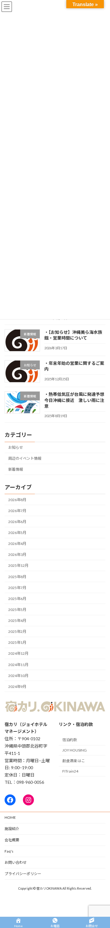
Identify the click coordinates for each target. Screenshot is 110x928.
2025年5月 (17, 609)
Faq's (9, 851)
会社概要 (12, 840)
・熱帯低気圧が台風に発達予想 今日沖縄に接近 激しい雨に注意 (76, 400)
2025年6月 (17, 598)
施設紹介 (12, 828)
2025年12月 (18, 565)
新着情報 (15, 469)
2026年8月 (17, 499)
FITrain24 (70, 771)
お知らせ (15, 447)
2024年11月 (18, 664)
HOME (10, 817)
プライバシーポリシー (23, 873)
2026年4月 (17, 543)
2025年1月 (17, 642)
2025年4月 (17, 620)
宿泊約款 (69, 740)
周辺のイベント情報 (24, 458)
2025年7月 (17, 587)
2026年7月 (17, 510)
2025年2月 (17, 631)
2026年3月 (17, 554)
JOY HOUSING (74, 750)
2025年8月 (17, 576)
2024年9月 (17, 686)
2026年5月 (17, 532)
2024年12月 (18, 653)
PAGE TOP (101, 894)
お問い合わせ (16, 862)
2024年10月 (18, 675)
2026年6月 (17, 521)
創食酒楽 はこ (73, 761)
